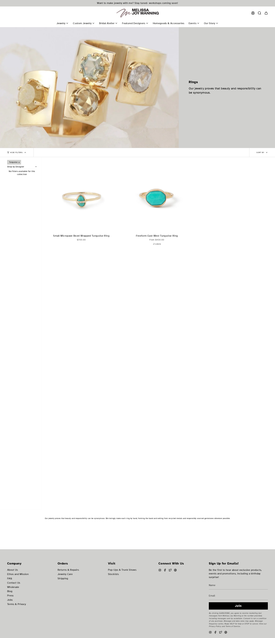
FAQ (9, 578)
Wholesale (13, 587)
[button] (259, 13)
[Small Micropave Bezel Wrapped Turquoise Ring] (81, 197)
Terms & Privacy (16, 604)
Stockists (113, 574)
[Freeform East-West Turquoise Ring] (156, 197)
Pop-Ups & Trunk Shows (122, 569)
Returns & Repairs (68, 569)
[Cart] (266, 13)
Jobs (10, 599)
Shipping (63, 578)
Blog (9, 591)
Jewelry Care (65, 574)
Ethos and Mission (18, 574)
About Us (12, 569)
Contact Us (13, 582)
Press (10, 595)
